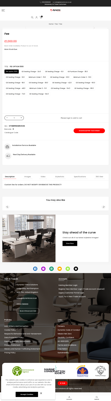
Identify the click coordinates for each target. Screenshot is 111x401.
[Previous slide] (20, 27)
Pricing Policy (10, 352)
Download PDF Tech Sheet (89, 131)
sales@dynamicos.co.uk (63, 2)
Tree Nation (63, 349)
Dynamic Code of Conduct (69, 330)
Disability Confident (66, 337)
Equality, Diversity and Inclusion (17, 341)
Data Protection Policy (14, 337)
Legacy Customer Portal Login (71, 293)
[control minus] (6, 118)
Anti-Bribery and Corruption (16, 326)
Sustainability (63, 352)
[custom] (35, 269)
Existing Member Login (68, 285)
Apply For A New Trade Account (72, 296)
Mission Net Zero (65, 333)
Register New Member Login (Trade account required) (82, 289)
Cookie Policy (10, 330)
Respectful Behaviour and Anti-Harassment (22, 333)
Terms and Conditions (67, 345)
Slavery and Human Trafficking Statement (22, 349)
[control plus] (21, 118)
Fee (56, 24)
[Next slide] (89, 27)
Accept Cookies (26, 394)
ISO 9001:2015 (63, 341)
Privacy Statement (12, 345)
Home (51, 24)
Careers (61, 326)
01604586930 (46, 2)
